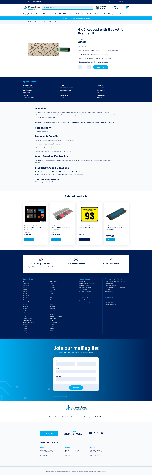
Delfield (25, 308)
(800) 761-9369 (37, 1)
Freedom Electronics (28, 322)
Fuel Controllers (83, 289)
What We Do (53, 417)
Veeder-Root (53, 322)
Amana (25, 287)
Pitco (51, 300)
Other (51, 296)
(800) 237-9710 (94, 455)
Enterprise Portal (117, 1)
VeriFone (52, 324)
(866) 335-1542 (43, 455)
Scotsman (52, 306)
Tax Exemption (109, 283)
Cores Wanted (125, 1)
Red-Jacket (53, 302)
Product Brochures (110, 302)
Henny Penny (53, 281)
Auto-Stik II (25, 293)
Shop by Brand (27, 14)
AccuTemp (26, 283)
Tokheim (52, 314)
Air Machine (82, 281)
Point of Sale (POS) (60, 14)
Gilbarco (25, 330)
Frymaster (25, 324)
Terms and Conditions (110, 285)
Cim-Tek (25, 304)
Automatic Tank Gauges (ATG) (86, 283)
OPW (51, 293)
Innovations (70, 417)
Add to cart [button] (29, 240)
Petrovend (52, 298)
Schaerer (52, 304)
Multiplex (52, 289)
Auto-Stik (25, 291)
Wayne (52, 328)
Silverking (52, 308)
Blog (110, 1)
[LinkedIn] (102, 433)
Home (24, 21)
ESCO (24, 310)
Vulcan (52, 326)
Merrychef (52, 287)
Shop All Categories (110, 14)
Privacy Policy (108, 289)
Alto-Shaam (26, 285)
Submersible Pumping (84, 302)
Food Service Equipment (94, 14)
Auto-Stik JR (26, 296)
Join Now (76, 387)
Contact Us (98, 417)
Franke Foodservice (28, 318)
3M (24, 281)
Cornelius (25, 306)
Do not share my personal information (115, 287)
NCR (51, 291)
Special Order (82, 300)
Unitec (51, 320)
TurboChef (53, 318)
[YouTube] (90, 433)
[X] (98, 433)
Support (90, 417)
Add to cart (100, 67)
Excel (24, 312)
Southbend (53, 310)
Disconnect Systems (84, 285)
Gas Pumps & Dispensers (43, 14)
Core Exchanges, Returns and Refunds (115, 281)
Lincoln (52, 285)
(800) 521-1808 (68, 455)
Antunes (25, 289)
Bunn (24, 300)
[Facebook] (94, 433)
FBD (24, 314)
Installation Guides (109, 300)
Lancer (52, 283)
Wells (51, 330)
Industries (62, 417)
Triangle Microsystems (56, 316)
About (78, 417)
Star (51, 312)
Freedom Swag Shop (110, 304)
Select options (84, 240)
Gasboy (25, 328)
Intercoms (81, 293)
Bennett (25, 298)
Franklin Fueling (27, 320)
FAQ (84, 417)
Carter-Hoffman (27, 302)
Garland (25, 326)
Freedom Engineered (77, 14)
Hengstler (25, 333)
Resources (123, 14)
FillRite (24, 316)
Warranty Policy (109, 291)
